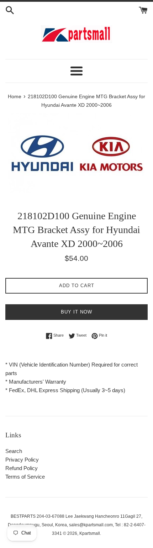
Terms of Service (25, 477)
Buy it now (76, 312)
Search (13, 451)
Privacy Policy (22, 460)
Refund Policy (21, 468)
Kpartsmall (89, 533)
